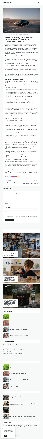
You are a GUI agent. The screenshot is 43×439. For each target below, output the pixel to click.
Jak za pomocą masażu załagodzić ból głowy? (18, 329)
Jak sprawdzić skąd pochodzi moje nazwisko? (18, 335)
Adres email (8, 207)
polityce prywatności (7, 432)
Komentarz (7, 195)
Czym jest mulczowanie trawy (15, 316)
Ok (5, 435)
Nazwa (6, 203)
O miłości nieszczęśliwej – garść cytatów (17, 323)
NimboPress (7, 2)
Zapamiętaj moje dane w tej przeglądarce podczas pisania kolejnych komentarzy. (22, 216)
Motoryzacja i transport (23, 34)
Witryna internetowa (9, 211)
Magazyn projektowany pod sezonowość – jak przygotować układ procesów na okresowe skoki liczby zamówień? (10, 253)
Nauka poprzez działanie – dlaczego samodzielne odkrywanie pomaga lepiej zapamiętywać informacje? (9, 279)
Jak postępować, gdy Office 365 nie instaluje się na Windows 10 (22, 416)
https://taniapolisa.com (29, 169)
